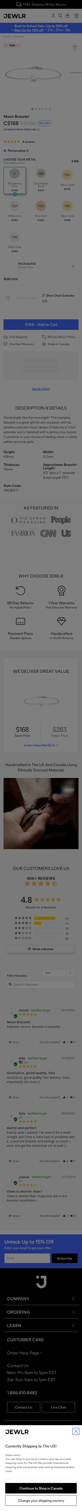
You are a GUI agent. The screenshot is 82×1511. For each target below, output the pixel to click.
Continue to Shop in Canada (41, 1488)
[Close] (76, 1431)
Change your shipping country (41, 1500)
